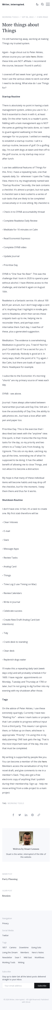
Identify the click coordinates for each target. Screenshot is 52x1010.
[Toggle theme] (37, 5)
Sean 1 (18, 957)
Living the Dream (10, 952)
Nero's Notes (38, 952)
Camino (12, 947)
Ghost (28, 1002)
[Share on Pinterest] (32, 815)
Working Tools (10, 17)
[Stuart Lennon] (26, 844)
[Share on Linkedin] (26, 815)
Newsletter (7, 957)
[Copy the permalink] (39, 815)
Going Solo (36, 947)
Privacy (5, 923)
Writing (21, 962)
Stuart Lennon (31, 848)
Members (24, 952)
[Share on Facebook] (13, 815)
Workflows (39, 957)
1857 (4, 947)
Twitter (5, 935)
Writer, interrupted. (13, 4)
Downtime (24, 947)
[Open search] (42, 5)
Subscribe (42, 985)
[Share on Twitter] (19, 815)
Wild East (28, 957)
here (33, 56)
